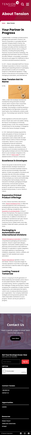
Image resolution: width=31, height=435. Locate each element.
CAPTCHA (5, 366)
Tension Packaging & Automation (11, 239)
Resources (6, 416)
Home (3, 23)
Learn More (15, 338)
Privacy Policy (6, 421)
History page (15, 154)
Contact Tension (8, 386)
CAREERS (4, 407)
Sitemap (4, 426)
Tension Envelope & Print (13, 203)
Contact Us (5, 393)
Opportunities (7, 402)
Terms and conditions (9, 423)
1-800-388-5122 (5, 390)
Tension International (8, 260)
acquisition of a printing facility (11, 211)
